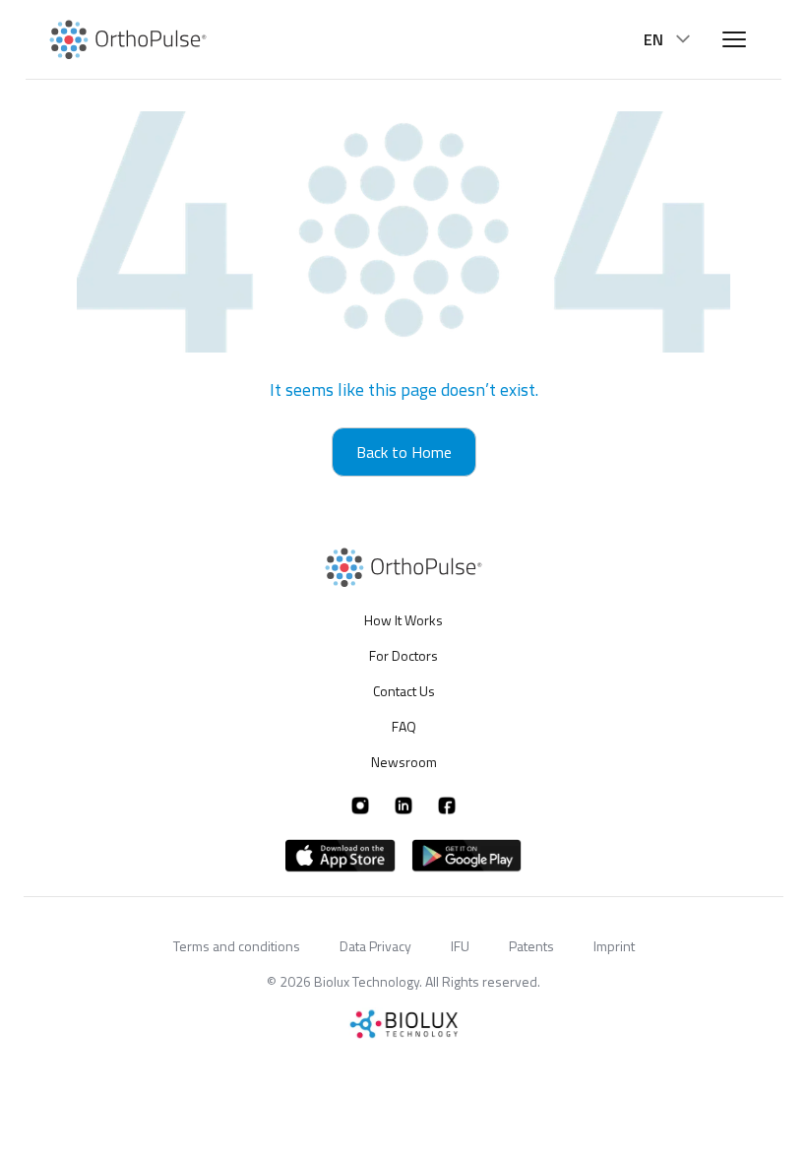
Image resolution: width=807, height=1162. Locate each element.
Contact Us (404, 690)
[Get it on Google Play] (466, 855)
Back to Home (404, 452)
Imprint (614, 946)
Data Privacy (375, 946)
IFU (460, 946)
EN (653, 39)
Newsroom (404, 761)
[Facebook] (446, 805)
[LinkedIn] (403, 805)
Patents (531, 946)
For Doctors (403, 655)
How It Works (403, 620)
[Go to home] (128, 40)
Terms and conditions (236, 946)
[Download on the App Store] (341, 855)
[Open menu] (734, 39)
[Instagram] (360, 805)
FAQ (404, 726)
